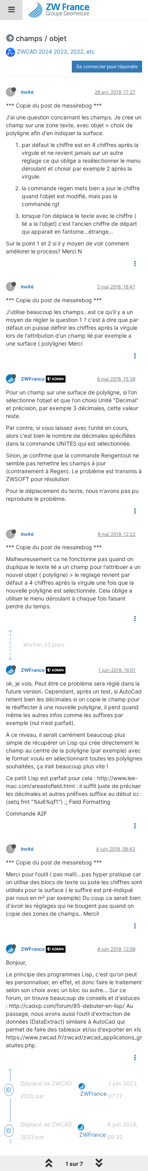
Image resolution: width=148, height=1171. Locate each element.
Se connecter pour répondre (107, 66)
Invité (27, 92)
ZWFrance (33, 379)
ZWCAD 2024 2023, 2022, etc (56, 51)
